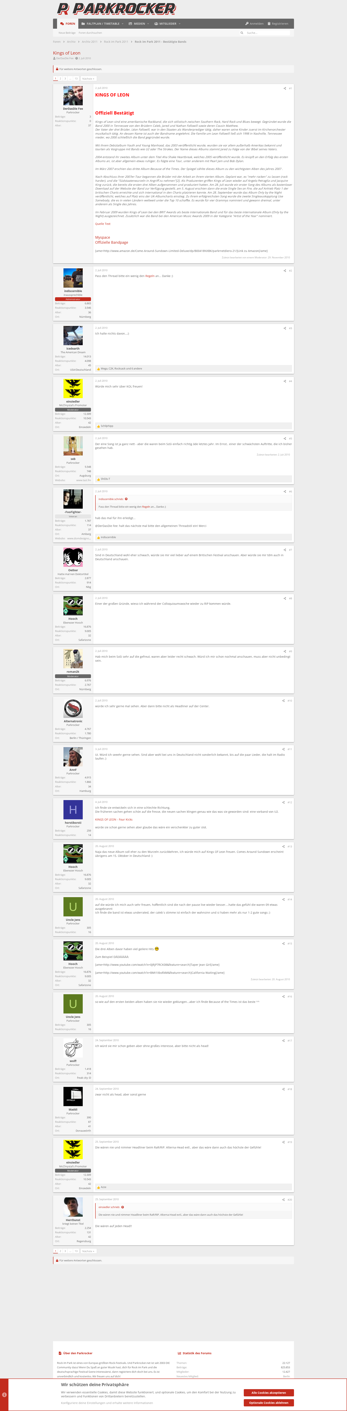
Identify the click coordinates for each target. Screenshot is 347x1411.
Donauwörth (83, 1130)
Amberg (86, 534)
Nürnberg (85, 317)
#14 (290, 899)
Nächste (87, 78)
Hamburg (85, 791)
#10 (290, 700)
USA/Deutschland (80, 369)
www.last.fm (83, 480)
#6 (290, 491)
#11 (290, 749)
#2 (290, 270)
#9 (290, 651)
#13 (290, 846)
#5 (290, 438)
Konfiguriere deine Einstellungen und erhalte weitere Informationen (107, 1403)
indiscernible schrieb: (111, 499)
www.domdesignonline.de (82, 538)
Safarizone (85, 640)
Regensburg (84, 1241)
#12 (290, 802)
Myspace (102, 237)
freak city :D (84, 1077)
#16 (290, 996)
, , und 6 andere (121, 368)
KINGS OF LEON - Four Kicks (114, 819)
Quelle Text (102, 224)
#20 (290, 1199)
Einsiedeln (85, 427)
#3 (290, 328)
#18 (290, 1089)
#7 (290, 550)
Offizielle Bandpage (111, 242)
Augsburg (85, 475)
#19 (290, 1142)
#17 (290, 1040)
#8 (290, 598)
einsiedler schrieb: (109, 1207)
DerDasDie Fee (64, 58)
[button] (122, 23)
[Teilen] (285, 88)
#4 (290, 381)
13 (76, 78)
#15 (290, 943)
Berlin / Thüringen (80, 738)
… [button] (70, 78)
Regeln (150, 276)
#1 (290, 88)
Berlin (286, 1376)
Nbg (88, 587)
